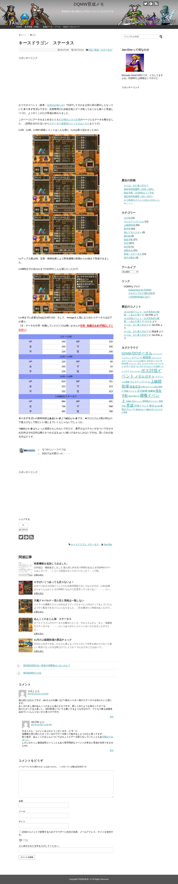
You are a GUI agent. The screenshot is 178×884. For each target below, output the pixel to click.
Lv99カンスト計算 (70, 119)
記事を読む (39, 575)
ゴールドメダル (148, 363)
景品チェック (137, 401)
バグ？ (126, 371)
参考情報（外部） (32, 27)
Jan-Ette (108, 544)
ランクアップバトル (134, 221)
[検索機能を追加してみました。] (26, 569)
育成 (129, 405)
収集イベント (130, 391)
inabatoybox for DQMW (139, 290)
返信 (111, 717)
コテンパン (133, 363)
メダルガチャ (145, 376)
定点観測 (142, 391)
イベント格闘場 (141, 357)
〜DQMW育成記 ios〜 (139, 297)
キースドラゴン (78, 544)
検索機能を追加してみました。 (51, 563)
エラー (124, 361)
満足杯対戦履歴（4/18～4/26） (139, 189)
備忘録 (127, 236)
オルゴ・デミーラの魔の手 (137, 361)
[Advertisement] (66, 79)
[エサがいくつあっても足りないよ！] (26, 588)
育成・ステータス (103, 50)
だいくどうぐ (157, 354)
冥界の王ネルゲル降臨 (149, 387)
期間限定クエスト (150, 401)
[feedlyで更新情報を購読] (151, 3)
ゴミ (139, 363)
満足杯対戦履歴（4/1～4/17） (139, 196)
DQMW (127, 353)
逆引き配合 (129, 257)
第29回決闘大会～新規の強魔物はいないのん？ (46, 665)
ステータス (93, 544)
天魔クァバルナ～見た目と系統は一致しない (59, 600)
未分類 (127, 247)
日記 (91, 50)
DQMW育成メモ (89, 4)
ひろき (148, 321)
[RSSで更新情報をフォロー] (156, 3)
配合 (151, 405)
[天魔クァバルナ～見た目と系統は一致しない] (26, 606)
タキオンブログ (136, 293)
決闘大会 (128, 250)
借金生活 (135, 386)
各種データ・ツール (51, 27)
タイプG (139, 366)
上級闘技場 (129, 225)
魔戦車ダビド (141, 409)
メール (22, 811)
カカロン (151, 361)
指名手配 (128, 239)
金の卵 (157, 406)
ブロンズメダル (135, 371)
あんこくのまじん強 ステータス (52, 619)
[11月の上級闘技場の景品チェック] (26, 645)
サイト (22, 821)
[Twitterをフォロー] (145, 3)
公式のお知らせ (55, 105)
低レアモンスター (133, 232)
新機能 (128, 401)
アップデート (126, 358)
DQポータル (142, 353)
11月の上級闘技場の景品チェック (53, 639)
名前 (21, 801)
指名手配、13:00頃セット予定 (139, 193)
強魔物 (151, 391)
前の (147, 293)
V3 (152, 293)
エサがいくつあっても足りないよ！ (54, 582)
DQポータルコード (71, 27)
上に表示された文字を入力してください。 (40, 846)
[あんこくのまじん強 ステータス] (26, 625)
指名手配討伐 (133, 396)
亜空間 (127, 229)
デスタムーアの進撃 (152, 366)
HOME (19, 27)
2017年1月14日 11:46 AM (41, 725)
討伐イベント (141, 405)
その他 (127, 218)
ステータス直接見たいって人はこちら (69, 123)
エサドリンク (156, 358)
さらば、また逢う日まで (136, 185)
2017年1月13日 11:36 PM (38, 694)
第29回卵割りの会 (32, 673)
